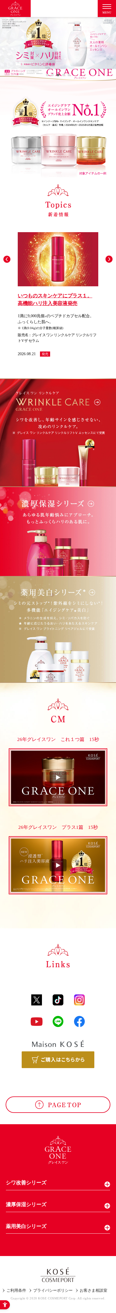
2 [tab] (52, 75)
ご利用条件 (16, 1290)
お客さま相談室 (93, 1290)
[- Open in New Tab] (58, 1059)
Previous (6, 259)
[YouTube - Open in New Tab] (37, 1021)
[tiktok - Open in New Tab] (58, 999)
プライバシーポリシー (53, 1290)
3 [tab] (58, 75)
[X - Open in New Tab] (36, 999)
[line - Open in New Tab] (58, 1021)
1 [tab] (47, 75)
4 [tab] (63, 75)
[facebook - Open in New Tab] (79, 1021)
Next (109, 259)
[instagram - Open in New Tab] (79, 999)
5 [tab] (69, 75)
